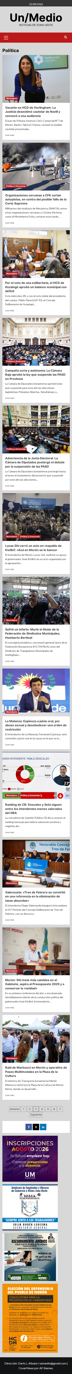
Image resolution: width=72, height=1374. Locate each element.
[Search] (65, 37)
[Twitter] (36, 1127)
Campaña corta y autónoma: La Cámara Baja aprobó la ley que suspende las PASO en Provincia (35, 375)
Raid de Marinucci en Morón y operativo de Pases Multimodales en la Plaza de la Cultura (36, 1072)
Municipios (11, 98)
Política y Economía (15, 186)
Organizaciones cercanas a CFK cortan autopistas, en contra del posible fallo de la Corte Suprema (35, 199)
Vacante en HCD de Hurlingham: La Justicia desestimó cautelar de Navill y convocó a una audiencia (32, 112)
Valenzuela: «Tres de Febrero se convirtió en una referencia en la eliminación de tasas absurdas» (35, 896)
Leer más (9, 135)
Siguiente (36, 1114)
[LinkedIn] (43, 1127)
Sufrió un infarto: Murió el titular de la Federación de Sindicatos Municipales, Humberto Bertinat (32, 633)
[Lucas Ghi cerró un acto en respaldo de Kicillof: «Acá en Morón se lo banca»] (36, 517)
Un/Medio (36, 17)
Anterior (14, 1109)
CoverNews (26, 1368)
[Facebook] (28, 1127)
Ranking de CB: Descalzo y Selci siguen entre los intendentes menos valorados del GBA (33, 809)
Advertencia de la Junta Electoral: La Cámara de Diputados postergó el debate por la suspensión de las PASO (35, 462)
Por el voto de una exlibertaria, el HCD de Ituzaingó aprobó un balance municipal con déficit (36, 287)
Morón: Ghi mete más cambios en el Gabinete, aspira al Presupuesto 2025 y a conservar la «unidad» (34, 984)
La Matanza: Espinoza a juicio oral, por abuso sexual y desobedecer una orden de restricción (36, 725)
